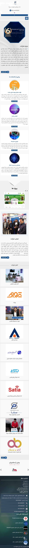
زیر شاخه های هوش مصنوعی (17, 532)
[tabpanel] (14, 32)
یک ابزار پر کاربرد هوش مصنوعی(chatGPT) (15, 527)
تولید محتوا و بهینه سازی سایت (14, 92)
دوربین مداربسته (14, 141)
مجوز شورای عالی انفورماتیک (22, 490)
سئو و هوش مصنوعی (19, 523)
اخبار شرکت (25, 483)
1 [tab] (14, 44)
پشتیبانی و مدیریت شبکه (14, 165)
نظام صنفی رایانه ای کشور (22, 488)
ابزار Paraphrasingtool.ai (17, 518)
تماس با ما (25, 486)
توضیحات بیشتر (14, 101)
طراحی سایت (14, 116)
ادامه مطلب (4, 72)
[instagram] (14, 12)
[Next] (25, 190)
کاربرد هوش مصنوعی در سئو (18, 537)
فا (14, 15)
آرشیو (3, 458)
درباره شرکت (25, 485)
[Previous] (27, 190)
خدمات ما (25, 481)
